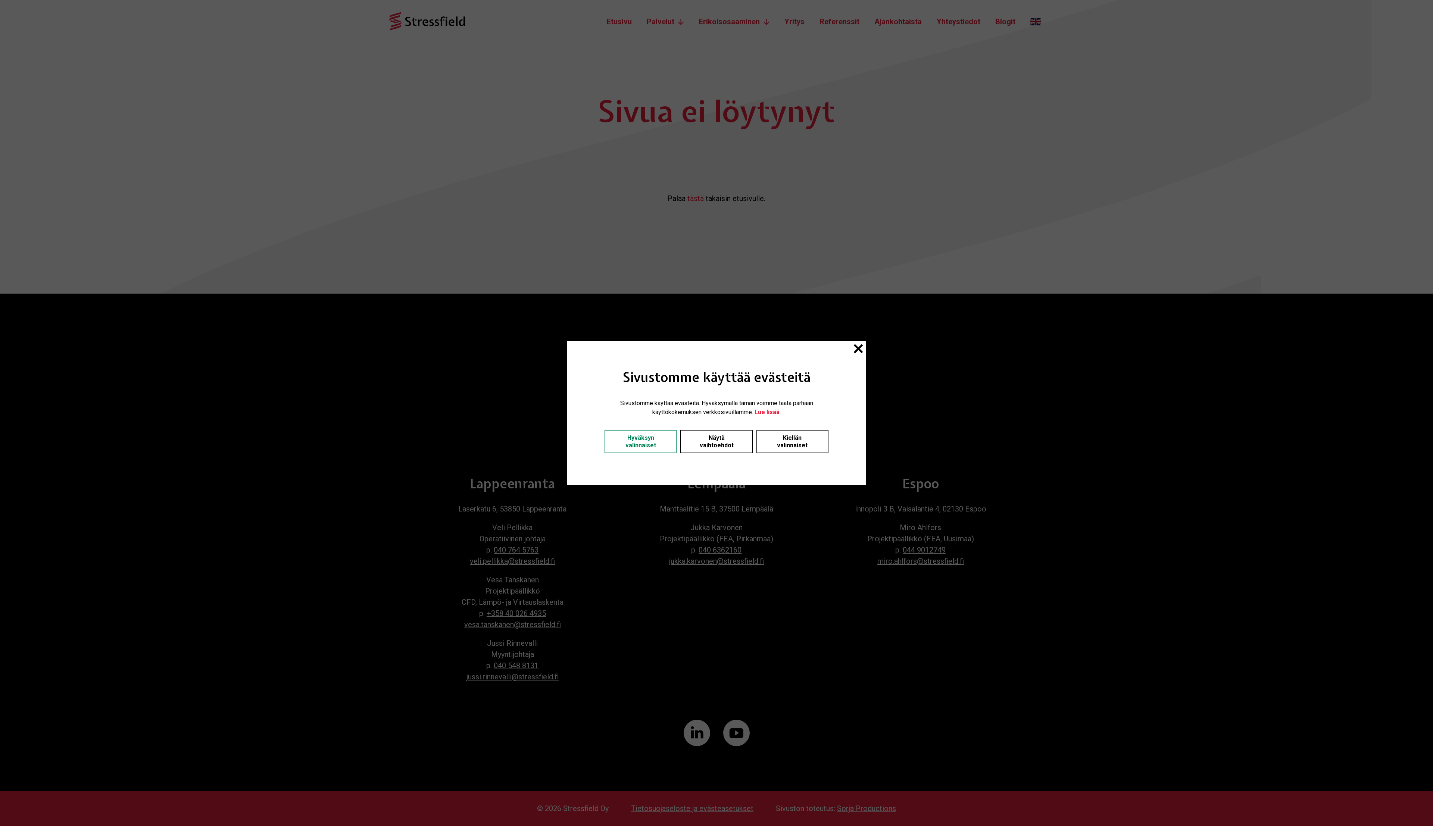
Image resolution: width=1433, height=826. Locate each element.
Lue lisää (767, 412)
